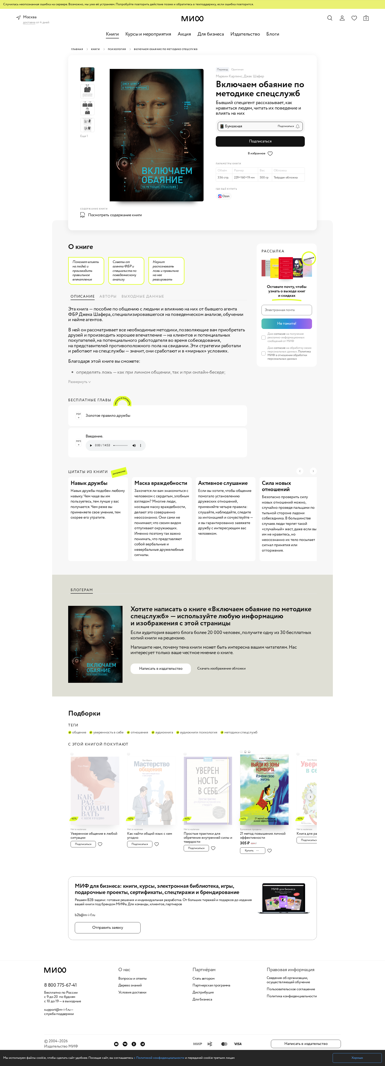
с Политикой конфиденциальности (159, 1058)
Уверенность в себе (108, 732)
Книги (112, 34)
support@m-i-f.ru (57, 1009)
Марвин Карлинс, (230, 76)
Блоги (272, 34)
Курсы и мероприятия (148, 34)
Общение (79, 732)
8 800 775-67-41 (60, 985)
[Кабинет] (342, 18)
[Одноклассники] (134, 1044)
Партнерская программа (211, 985)
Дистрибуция (203, 992)
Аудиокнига (164, 732)
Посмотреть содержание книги (115, 215)
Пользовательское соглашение (291, 989)
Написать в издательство (160, 669)
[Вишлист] (354, 18)
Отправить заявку (107, 928)
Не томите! (286, 324)
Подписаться (260, 141)
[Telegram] (142, 1044)
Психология (117, 49)
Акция (184, 34)
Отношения (139, 732)
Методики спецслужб (240, 732)
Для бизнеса (211, 34)
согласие (280, 334)
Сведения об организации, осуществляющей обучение (288, 980)
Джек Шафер (254, 76)
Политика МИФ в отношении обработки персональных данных (289, 355)
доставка (29, 22)
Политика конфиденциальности (292, 996)
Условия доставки (132, 992)
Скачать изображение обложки (221, 668)
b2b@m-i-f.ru (85, 915)
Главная (77, 49)
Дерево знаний (130, 985)
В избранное (256, 153)
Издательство (245, 34)
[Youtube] (116, 1044)
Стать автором (203, 979)
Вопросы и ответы (132, 979)
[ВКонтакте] (125, 1044)
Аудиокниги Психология (198, 732)
